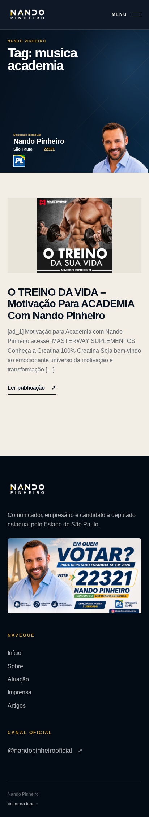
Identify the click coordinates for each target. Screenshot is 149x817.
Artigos (17, 706)
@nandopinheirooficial (45, 750)
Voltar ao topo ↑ (23, 804)
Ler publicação (32, 387)
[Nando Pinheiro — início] (27, 14)
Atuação (18, 679)
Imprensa (19, 692)
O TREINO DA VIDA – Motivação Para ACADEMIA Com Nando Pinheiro (71, 303)
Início (14, 653)
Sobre (15, 666)
